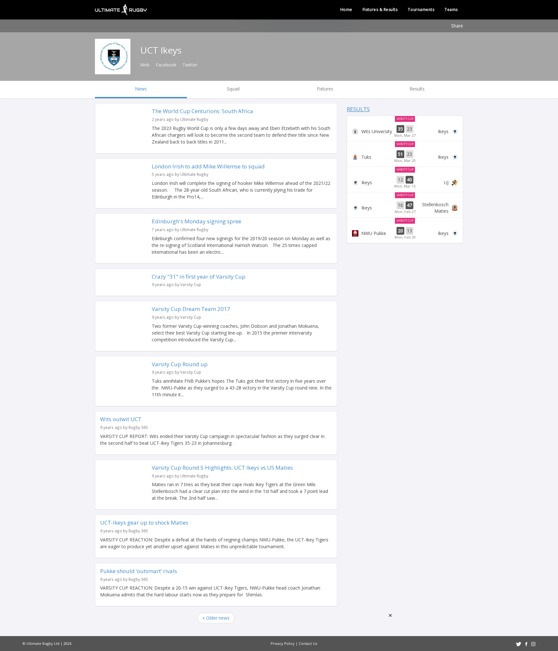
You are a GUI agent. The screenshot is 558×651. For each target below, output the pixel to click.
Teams (451, 9)
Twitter (189, 65)
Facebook (166, 65)
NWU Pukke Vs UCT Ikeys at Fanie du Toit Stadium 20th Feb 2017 (405, 233)
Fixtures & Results (380, 9)
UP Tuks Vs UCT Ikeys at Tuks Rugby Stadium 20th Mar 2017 (405, 156)
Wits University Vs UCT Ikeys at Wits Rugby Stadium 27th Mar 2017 (405, 131)
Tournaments (421, 9)
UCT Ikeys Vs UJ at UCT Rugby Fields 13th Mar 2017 (405, 182)
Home (346, 9)
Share (457, 26)
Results (358, 109)
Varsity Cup (405, 119)
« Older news (216, 618)
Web (145, 65)
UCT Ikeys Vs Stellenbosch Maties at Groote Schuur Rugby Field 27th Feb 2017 (405, 208)
